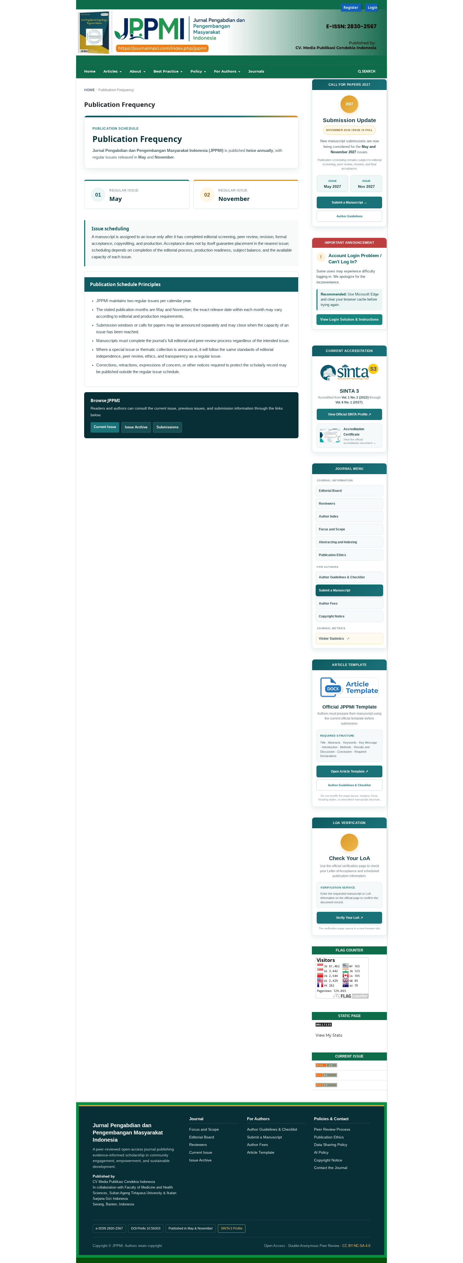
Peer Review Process (332, 1129)
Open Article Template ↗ (349, 771)
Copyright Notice (332, 616)
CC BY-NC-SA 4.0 (356, 1246)
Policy (197, 71)
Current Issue (105, 427)
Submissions (167, 427)
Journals (256, 71)
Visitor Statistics (334, 638)
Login (373, 7)
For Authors (225, 71)
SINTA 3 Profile (231, 1228)
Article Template (260, 1152)
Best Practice (167, 71)
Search (368, 71)
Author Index (328, 516)
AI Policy (321, 1152)
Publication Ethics (332, 555)
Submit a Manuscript (334, 590)
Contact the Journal (330, 1168)
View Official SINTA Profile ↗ (349, 414)
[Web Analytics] (349, 1024)
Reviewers (327, 503)
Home (89, 71)
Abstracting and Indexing (338, 542)
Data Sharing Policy (330, 1145)
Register (350, 7)
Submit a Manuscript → (349, 202)
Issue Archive (136, 427)
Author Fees (328, 603)
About (136, 71)
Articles (111, 71)
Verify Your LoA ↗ (349, 917)
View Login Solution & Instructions (349, 319)
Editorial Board (330, 490)
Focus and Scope (332, 529)
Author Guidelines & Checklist (342, 577)
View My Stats (329, 1035)
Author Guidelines (350, 216)
